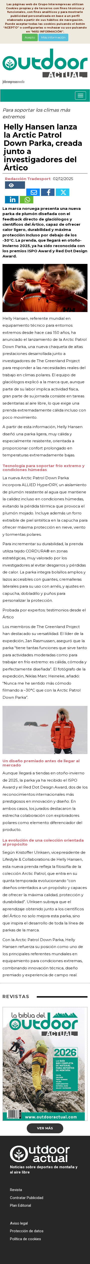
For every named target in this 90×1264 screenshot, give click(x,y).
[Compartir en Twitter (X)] (62, 192)
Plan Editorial (20, 1205)
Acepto (30, 37)
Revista (16, 1190)
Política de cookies (25, 1239)
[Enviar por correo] (33, 192)
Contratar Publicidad (26, 1198)
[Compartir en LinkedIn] (11, 199)
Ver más (45, 1128)
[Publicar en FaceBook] (47, 192)
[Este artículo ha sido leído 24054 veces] (15, 185)
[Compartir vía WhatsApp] (26, 199)
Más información (53, 37)
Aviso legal (19, 1223)
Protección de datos (27, 1231)
